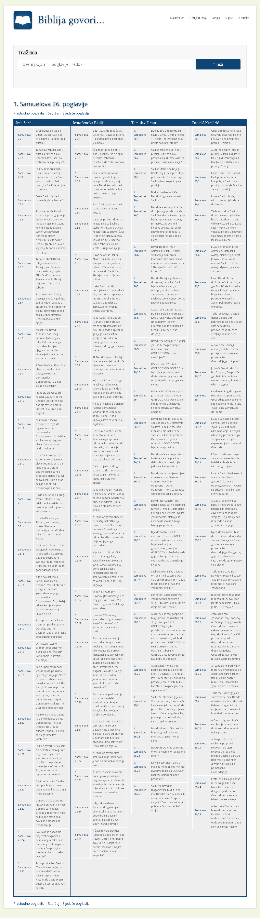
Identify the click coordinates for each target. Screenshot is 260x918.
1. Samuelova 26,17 (24, 624)
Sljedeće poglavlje (76, 113)
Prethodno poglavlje (28, 113)
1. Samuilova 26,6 (200, 251)
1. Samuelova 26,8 (24, 334)
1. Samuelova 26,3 (24, 173)
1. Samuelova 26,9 (24, 369)
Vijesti (229, 17)
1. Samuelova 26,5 (24, 215)
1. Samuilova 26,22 (200, 724)
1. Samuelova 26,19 (24, 671)
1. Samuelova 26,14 (24, 522)
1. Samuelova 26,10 (24, 397)
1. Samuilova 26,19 (200, 618)
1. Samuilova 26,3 (200, 177)
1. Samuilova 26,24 (200, 783)
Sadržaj (53, 113)
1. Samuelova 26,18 (24, 648)
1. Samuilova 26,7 (200, 282)
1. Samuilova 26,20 (200, 670)
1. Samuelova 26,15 (24, 549)
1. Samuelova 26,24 (24, 836)
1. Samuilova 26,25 (200, 810)
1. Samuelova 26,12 (24, 459)
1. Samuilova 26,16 (200, 536)
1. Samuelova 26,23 (24, 804)
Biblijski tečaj (198, 17)
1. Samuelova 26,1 (24, 135)
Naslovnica (177, 17)
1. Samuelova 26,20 (24, 718)
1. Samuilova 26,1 (200, 135)
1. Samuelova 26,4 (24, 200)
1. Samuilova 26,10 (200, 372)
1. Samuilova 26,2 (200, 154)
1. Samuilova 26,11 (200, 395)
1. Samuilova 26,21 (200, 697)
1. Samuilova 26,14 (200, 477)
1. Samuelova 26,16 (24, 581)
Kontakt (243, 17)
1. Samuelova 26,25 (24, 867)
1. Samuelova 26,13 (24, 499)
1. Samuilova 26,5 (200, 215)
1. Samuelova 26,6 (24, 263)
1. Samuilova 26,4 (200, 200)
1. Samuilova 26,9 (200, 349)
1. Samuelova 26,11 (24, 424)
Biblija (216, 17)
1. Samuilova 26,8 (200, 318)
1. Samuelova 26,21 (24, 750)
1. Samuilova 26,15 (200, 505)
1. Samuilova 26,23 (200, 743)
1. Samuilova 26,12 (200, 423)
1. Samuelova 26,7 (24, 298)
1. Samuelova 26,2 (24, 154)
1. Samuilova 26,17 (200, 575)
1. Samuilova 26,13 (200, 458)
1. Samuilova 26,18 (200, 599)
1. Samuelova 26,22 (24, 785)
